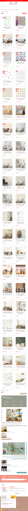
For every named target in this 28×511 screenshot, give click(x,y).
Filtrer (24, 13)
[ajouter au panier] (11, 30)
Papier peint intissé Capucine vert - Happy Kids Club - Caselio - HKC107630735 (7, 117)
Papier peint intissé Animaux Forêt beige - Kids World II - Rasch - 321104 (20, 205)
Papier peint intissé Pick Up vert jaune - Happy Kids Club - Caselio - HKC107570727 (20, 331)
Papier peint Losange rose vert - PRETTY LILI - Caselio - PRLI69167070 (20, 99)
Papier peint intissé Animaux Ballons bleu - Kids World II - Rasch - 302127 (7, 170)
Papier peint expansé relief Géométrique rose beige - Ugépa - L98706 (7, 45)
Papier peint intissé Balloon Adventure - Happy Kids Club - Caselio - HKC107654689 (20, 384)
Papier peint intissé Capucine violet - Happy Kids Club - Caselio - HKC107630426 (20, 117)
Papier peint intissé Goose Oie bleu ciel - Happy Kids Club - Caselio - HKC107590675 (7, 367)
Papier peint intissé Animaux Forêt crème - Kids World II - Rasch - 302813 (7, 223)
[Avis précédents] (8, 489)
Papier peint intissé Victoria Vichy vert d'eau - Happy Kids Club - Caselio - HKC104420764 (7, 294)
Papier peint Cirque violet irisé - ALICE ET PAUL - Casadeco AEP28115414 (20, 223)
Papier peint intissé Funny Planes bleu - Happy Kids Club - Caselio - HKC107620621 (20, 367)
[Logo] (13, 3)
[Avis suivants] (26, 489)
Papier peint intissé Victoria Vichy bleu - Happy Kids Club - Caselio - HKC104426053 (20, 240)
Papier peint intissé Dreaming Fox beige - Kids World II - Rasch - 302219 (7, 188)
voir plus (10, 489)
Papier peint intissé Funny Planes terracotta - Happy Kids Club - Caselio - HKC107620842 (7, 384)
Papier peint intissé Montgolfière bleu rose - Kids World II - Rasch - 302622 (7, 152)
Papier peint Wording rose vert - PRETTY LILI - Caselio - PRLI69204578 (20, 82)
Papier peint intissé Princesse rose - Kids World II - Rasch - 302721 (20, 152)
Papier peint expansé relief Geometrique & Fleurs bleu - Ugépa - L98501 (20, 45)
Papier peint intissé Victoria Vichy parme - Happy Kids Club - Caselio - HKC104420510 (20, 276)
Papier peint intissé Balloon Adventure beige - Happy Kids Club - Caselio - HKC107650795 (20, 258)
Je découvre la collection (6, 439)
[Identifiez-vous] (24, 3)
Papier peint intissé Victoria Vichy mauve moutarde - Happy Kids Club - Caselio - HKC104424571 (20, 294)
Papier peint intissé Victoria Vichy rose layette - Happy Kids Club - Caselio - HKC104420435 (7, 276)
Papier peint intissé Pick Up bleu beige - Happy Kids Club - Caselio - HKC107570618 (7, 331)
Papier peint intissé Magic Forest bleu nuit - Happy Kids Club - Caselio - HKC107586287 (20, 348)
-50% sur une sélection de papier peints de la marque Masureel (14, 0)
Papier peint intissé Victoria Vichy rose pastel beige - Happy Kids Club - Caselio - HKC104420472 (7, 134)
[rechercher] (2, 6)
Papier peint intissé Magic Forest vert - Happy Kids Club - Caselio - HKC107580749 (7, 348)
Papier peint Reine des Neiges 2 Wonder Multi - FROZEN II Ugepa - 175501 (20, 63)
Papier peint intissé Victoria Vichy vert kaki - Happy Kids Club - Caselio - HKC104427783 (7, 313)
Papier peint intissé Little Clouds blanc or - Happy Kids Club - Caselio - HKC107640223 (20, 313)
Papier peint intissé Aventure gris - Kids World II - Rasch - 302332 (7, 205)
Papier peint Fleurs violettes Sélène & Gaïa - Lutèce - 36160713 (21, 28)
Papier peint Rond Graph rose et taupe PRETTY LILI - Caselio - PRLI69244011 (7, 82)
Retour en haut (23, 393)
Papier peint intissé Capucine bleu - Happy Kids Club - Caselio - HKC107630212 (7, 240)
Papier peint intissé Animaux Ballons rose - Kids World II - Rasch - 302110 (20, 170)
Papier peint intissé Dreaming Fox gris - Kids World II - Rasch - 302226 (21, 188)
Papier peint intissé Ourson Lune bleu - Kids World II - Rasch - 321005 (20, 134)
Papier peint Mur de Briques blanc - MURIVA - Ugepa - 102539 (7, 63)
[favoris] (22, 3)
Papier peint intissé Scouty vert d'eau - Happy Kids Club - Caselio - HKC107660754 (7, 258)
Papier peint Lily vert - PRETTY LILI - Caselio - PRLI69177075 (7, 99)
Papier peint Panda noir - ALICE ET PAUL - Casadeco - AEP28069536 (7, 28)
